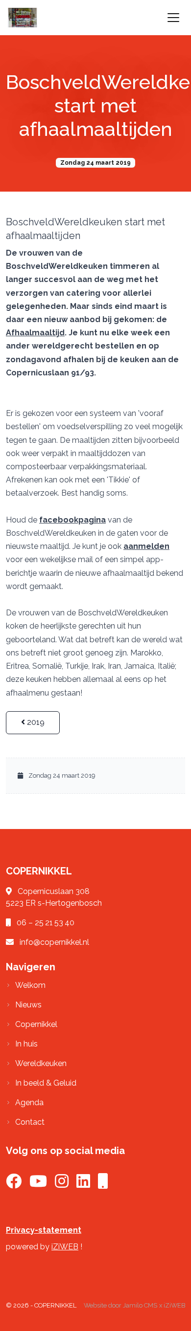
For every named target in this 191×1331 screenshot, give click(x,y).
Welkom (30, 985)
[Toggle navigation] (173, 17)
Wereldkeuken (41, 1063)
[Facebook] (14, 1184)
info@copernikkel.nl (54, 942)
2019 (35, 722)
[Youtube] (38, 1184)
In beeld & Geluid (45, 1083)
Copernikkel (36, 1024)
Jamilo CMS (140, 1305)
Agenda (29, 1102)
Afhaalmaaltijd (35, 332)
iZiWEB (64, 1246)
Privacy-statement (43, 1230)
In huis (26, 1043)
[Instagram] (62, 1184)
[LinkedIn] (83, 1184)
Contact (30, 1122)
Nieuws (28, 1004)
